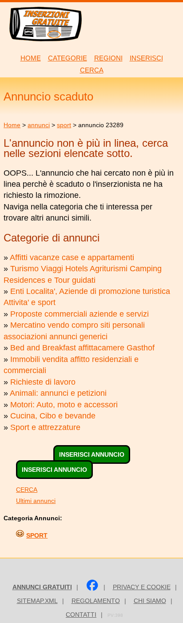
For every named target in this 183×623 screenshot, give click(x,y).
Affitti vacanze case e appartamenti (72, 257)
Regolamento (96, 600)
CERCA (26, 489)
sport (64, 125)
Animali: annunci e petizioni (58, 393)
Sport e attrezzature (45, 427)
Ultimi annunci (36, 500)
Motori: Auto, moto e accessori (64, 404)
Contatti (81, 614)
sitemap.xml (37, 600)
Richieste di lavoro (43, 382)
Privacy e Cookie (142, 587)
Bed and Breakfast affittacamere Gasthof (82, 347)
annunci (39, 125)
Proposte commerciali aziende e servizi (79, 313)
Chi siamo (150, 600)
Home (12, 125)
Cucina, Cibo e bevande (52, 415)
